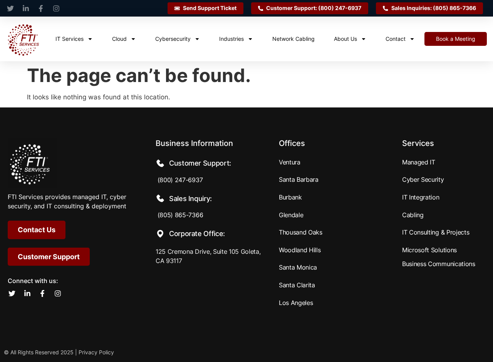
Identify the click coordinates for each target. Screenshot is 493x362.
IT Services (69, 38)
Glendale (291, 215)
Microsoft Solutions (429, 250)
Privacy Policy (96, 352)
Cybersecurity (173, 38)
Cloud (119, 38)
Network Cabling (293, 38)
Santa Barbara (299, 179)
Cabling (413, 215)
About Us (345, 38)
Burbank (290, 197)
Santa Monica (298, 267)
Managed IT (418, 162)
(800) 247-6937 (179, 180)
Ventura (289, 162)
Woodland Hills (300, 250)
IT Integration (420, 197)
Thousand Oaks (300, 232)
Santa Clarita (297, 285)
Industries (231, 38)
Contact (396, 38)
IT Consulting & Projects (435, 232)
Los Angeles (296, 303)
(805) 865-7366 (179, 215)
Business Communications (438, 264)
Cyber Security (423, 179)
